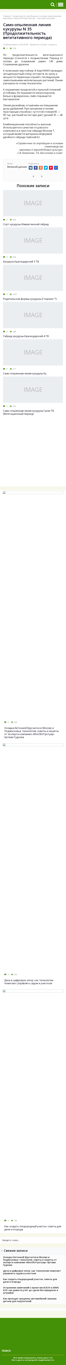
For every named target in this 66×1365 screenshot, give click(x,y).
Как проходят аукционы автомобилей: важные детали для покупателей (29, 1300)
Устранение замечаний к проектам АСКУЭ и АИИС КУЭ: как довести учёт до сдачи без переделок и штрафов (31, 1290)
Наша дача (43, 1357)
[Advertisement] (33, 453)
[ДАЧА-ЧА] (24, 4)
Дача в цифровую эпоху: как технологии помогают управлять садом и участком (32, 1272)
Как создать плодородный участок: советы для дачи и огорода (30, 1280)
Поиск (6, 1350)
